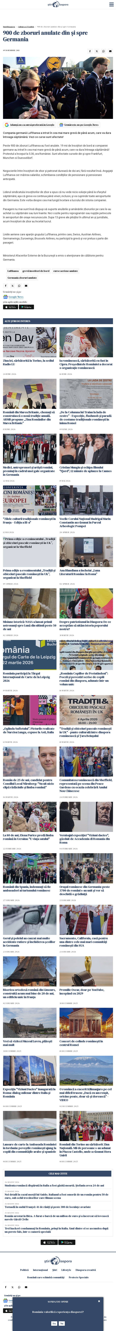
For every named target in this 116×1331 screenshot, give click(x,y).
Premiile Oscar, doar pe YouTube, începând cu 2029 (82, 991)
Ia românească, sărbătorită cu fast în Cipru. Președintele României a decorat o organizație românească (86, 364)
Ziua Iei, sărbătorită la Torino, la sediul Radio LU (28, 362)
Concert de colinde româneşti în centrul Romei (81, 1043)
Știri (54, 1270)
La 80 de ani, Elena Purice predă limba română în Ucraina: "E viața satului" (28, 837)
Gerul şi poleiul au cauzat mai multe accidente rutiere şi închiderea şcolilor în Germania (29, 941)
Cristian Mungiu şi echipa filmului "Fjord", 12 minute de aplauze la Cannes (86, 469)
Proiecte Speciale (79, 1277)
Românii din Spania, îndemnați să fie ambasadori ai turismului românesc (27, 888)
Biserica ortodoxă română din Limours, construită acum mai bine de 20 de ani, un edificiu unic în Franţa (29, 993)
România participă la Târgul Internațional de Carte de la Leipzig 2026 (26, 677)
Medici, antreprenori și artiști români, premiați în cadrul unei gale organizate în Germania (29, 471)
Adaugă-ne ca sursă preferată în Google (32, 124)
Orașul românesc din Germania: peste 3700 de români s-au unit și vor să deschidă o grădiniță (85, 890)
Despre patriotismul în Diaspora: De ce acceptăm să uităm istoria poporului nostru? (85, 625)
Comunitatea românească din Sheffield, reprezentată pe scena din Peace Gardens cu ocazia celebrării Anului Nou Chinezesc (86, 785)
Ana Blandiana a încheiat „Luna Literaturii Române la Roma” (80, 572)
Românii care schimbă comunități (45, 1277)
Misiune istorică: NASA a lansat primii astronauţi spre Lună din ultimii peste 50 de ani (29, 625)
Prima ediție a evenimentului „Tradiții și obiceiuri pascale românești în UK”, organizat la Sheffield (29, 574)
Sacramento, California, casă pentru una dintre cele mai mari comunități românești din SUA (84, 941)
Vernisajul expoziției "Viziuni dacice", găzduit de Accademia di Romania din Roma (85, 838)
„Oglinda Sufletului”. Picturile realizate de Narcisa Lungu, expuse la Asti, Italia (29, 730)
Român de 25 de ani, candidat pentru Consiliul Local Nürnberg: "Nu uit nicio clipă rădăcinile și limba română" (28, 783)
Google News (16, 296)
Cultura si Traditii (26, 27)
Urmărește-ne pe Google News (81, 124)
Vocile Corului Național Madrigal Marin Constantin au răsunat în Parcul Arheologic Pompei (85, 522)
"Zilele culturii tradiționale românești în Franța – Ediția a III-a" (29, 520)
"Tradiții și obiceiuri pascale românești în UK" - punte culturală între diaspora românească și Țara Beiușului (85, 732)
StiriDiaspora (9, 27)
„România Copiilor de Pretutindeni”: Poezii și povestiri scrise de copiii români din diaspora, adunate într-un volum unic (84, 679)
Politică (24, 1270)
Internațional (40, 1270)
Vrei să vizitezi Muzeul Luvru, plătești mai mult (27, 1043)
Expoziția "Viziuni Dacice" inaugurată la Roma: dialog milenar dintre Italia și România (29, 1092)
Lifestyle (66, 1270)
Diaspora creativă (86, 1270)
